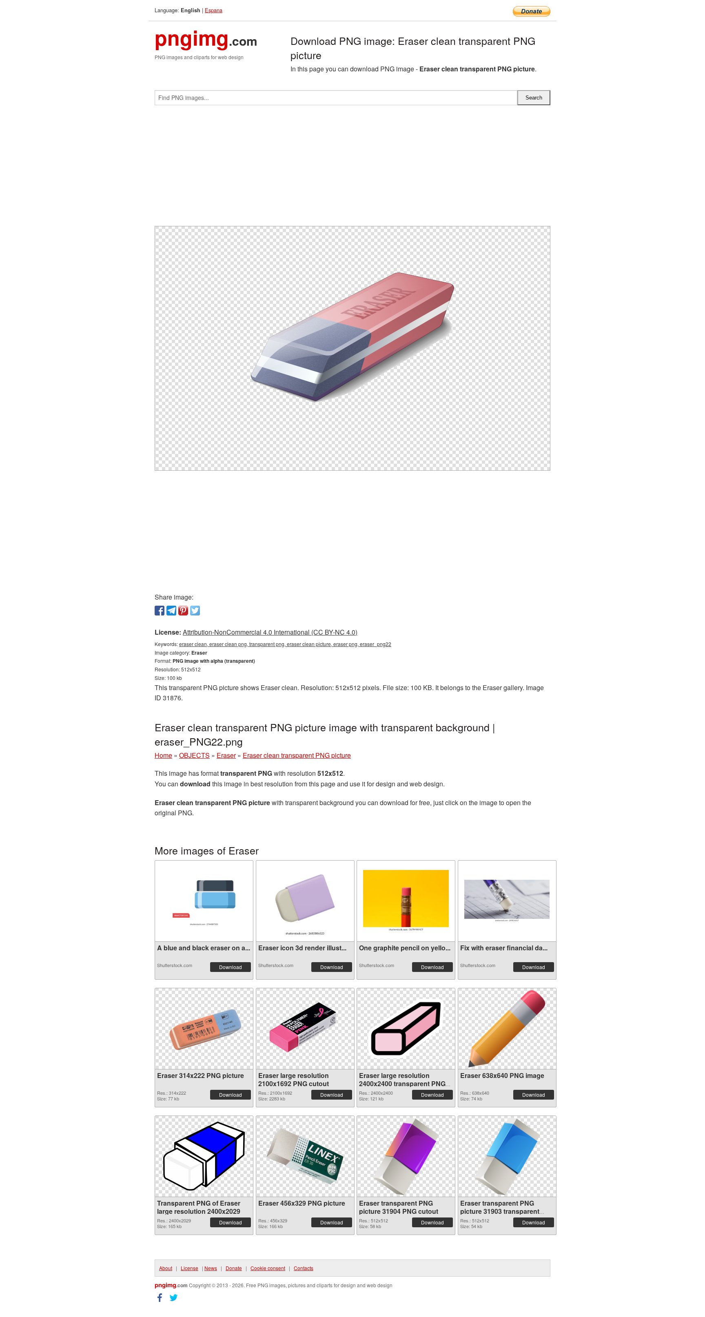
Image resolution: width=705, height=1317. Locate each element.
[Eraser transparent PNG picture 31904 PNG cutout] (406, 1156)
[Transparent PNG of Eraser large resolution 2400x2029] (204, 1156)
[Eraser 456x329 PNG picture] (305, 1156)
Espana (213, 10)
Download (230, 966)
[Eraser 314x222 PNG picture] (204, 1028)
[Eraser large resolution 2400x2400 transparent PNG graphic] (406, 1028)
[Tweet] (195, 610)
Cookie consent (268, 1267)
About (165, 1267)
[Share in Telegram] (171, 610)
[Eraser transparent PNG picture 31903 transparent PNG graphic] (507, 1156)
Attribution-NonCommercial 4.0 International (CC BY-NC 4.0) (270, 632)
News (210, 1267)
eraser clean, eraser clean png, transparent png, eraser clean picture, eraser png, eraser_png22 (285, 643)
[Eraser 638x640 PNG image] (506, 1028)
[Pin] (183, 610)
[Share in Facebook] (159, 610)
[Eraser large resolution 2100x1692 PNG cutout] (305, 1028)
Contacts (303, 1267)
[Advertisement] (352, 169)
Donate (234, 1267)
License (189, 1267)
